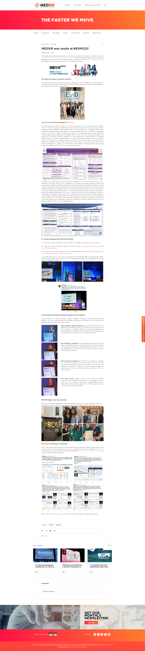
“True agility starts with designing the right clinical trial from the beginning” (99, 566)
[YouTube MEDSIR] (109, 634)
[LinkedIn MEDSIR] (94, 634)
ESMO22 (58, 525)
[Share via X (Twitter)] (46, 531)
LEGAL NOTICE (50, 644)
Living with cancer (75, 32)
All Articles (35, 32)
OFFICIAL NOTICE (58, 644)
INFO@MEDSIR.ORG (62, 646)
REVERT (51, 525)
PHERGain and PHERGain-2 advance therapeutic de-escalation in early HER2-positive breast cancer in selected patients (72, 566)
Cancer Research (56, 32)
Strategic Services (96, 32)
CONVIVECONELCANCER (96, 644)
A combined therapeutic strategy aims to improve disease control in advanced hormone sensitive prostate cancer (44, 566)
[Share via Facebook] (42, 531)
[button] (68, 5)
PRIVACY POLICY (42, 644)
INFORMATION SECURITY (84, 644)
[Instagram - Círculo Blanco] (102, 634)
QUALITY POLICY (74, 644)
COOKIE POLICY (66, 644)
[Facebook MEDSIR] (105, 634)
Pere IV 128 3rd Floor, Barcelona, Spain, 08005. (77, 646)
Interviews (65, 32)
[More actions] (103, 44)
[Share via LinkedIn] (50, 531)
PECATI (44, 525)
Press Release (86, 32)
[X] (98, 634)
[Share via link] (54, 531)
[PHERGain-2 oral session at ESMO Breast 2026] (72, 555)
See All (110, 545)
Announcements (45, 32)
